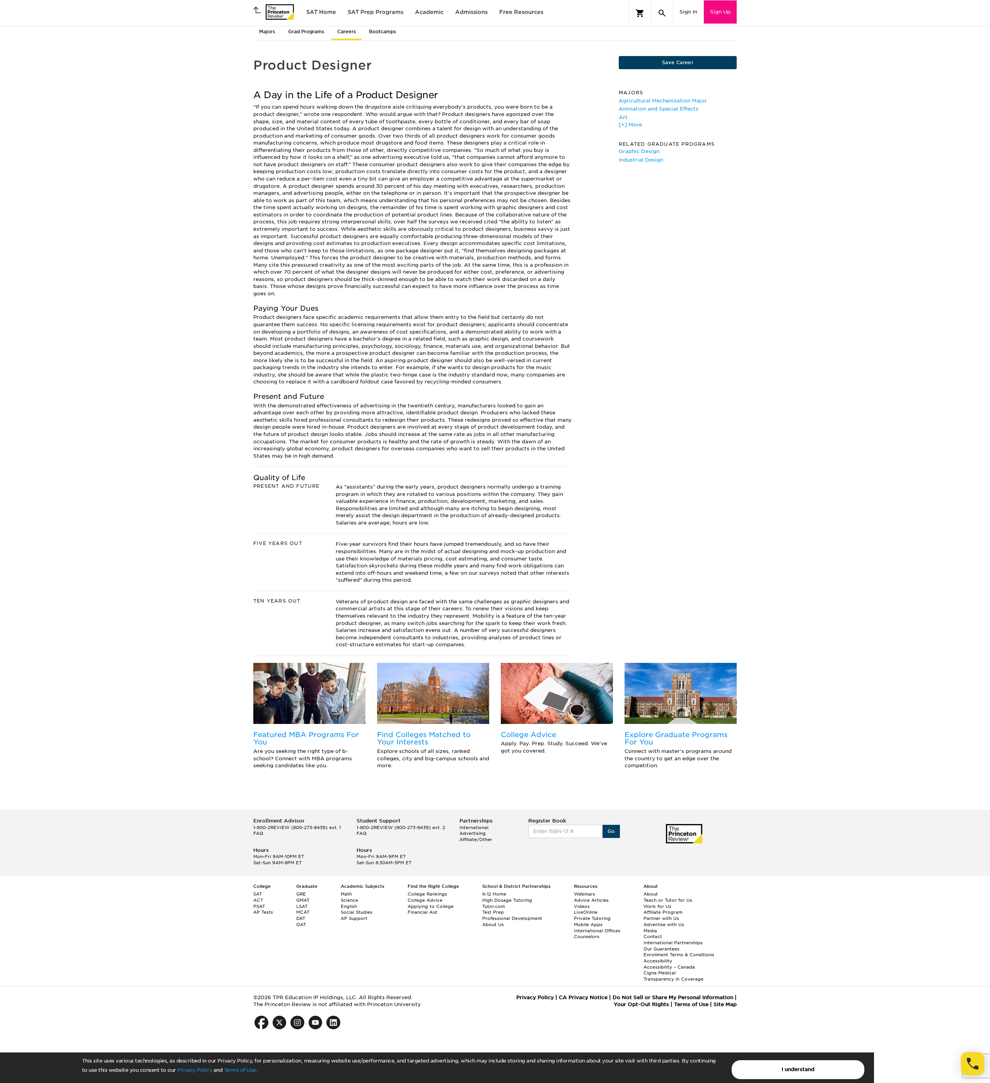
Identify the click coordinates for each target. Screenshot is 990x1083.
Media (650, 930)
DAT (300, 918)
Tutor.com (493, 906)
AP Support (354, 918)
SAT (257, 894)
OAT (301, 924)
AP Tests (263, 912)
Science (349, 900)
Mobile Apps (588, 924)
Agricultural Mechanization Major (663, 101)
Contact (653, 936)
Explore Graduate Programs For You (676, 738)
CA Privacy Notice (583, 997)
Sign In (688, 12)
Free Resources (521, 12)
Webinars (584, 894)
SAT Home (321, 12)
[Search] (662, 13)
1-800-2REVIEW (297, 827)
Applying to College (431, 906)
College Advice (528, 735)
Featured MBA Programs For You (306, 738)
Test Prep (493, 912)
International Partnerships (673, 942)
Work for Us (657, 906)
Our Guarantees (661, 949)
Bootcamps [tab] (382, 31)
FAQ (258, 833)
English (349, 906)
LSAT (301, 906)
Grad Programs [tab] (306, 31)
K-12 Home (494, 894)
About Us (493, 924)
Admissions (471, 12)
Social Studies (356, 912)
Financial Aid (422, 912)
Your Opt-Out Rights (641, 1004)
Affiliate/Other (475, 839)
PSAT (259, 906)
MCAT (302, 912)
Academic (429, 12)
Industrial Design (641, 160)
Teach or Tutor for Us (668, 900)
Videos (582, 906)
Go (611, 831)
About (651, 894)
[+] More (630, 125)
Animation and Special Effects (658, 109)
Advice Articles (591, 900)
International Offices (597, 930)
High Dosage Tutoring (507, 900)
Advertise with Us (664, 924)
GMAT (302, 900)
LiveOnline (585, 912)
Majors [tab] (267, 31)
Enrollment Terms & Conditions (679, 954)
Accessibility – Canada (669, 967)
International (473, 827)
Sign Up (720, 12)
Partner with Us (661, 918)
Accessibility (658, 961)
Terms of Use (240, 1070)
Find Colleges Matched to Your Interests (424, 738)
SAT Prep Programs (375, 12)
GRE (301, 894)
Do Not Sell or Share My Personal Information (673, 997)
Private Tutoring (592, 918)
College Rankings (427, 894)
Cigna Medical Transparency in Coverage (673, 976)
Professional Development (512, 918)
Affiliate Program (663, 912)
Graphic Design (639, 151)
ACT (258, 900)
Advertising (472, 833)
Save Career (677, 62)
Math (346, 894)
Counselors (586, 936)
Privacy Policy (194, 1070)
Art (623, 117)
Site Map (725, 1004)
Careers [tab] (346, 31)
